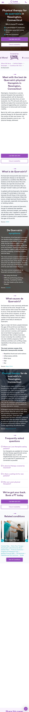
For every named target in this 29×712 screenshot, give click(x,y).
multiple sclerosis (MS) (8, 553)
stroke (22, 555)
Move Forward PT (11, 428)
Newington (4, 65)
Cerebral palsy (5, 546)
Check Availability (14, 44)
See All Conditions (14, 559)
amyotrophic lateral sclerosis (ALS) (11, 548)
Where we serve (6, 63)
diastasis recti (5, 549)
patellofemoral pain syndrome (10, 555)
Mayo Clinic (9, 366)
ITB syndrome (20, 553)
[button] (3, 2)
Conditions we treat (16, 65)
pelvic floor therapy (17, 546)
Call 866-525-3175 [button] (14, 39)
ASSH (7, 221)
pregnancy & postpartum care (10, 551)
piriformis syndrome (17, 549)
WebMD (8, 287)
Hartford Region (17, 63)
